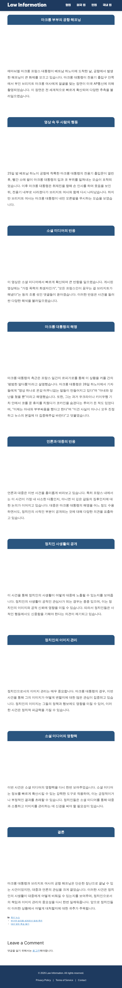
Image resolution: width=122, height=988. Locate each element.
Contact (82, 980)
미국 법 (81, 5)
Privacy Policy (43, 980)
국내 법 (107, 5)
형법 (68, 5)
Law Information (27, 5)
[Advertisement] (61, 47)
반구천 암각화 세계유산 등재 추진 (26, 920)
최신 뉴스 (15, 917)
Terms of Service (64, 980)
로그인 (36, 950)
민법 (94, 5)
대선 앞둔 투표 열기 (20, 924)
